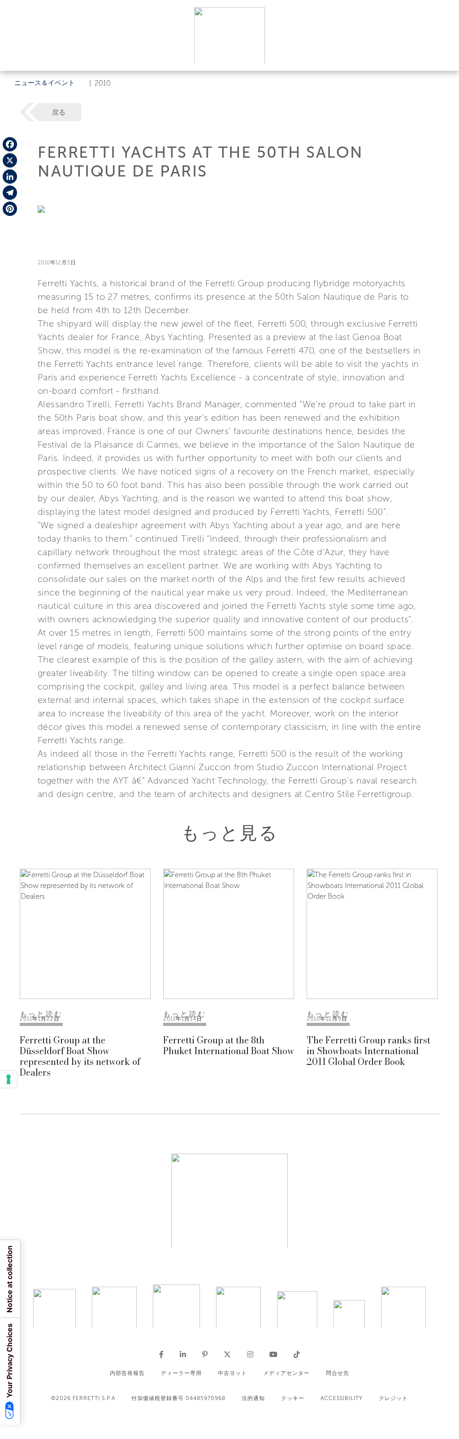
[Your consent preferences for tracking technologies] (8, 1079)
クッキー (292, 1398)
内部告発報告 (127, 1373)
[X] (10, 160)
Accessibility (341, 1398)
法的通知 (253, 1398)
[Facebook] (10, 144)
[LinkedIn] (10, 176)
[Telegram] (10, 193)
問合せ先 (337, 1373)
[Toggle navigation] (442, 55)
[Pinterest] (10, 209)
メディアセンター (286, 1373)
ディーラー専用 (181, 1373)
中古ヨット (232, 1373)
